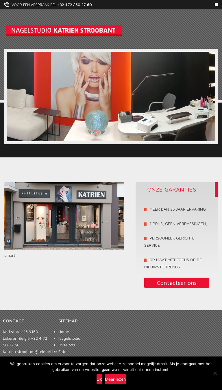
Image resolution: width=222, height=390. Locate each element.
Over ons (66, 344)
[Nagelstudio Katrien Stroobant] (111, 31)
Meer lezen (115, 379)
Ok (99, 379)
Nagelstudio (69, 338)
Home (63, 331)
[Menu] (111, 4)
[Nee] (215, 373)
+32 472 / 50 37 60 (75, 4)
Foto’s (64, 351)
